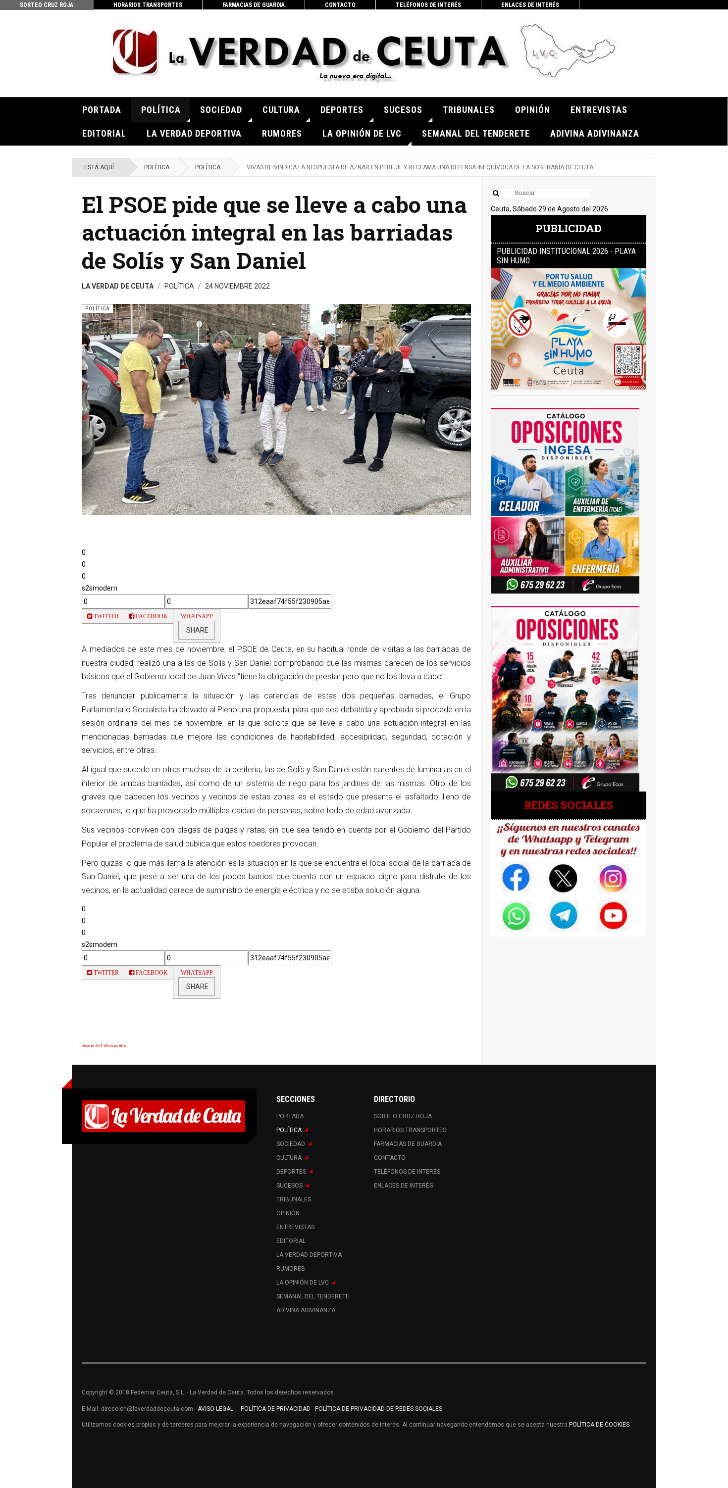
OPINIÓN (532, 109)
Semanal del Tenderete (476, 133)
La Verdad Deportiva (194, 133)
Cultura (281, 109)
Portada (101, 109)
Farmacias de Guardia (253, 4)
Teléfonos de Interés (428, 4)
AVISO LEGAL (214, 1408)
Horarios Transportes (147, 4)
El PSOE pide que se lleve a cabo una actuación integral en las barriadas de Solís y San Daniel (274, 232)
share (196, 630)
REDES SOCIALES (568, 805)
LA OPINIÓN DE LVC (362, 133)
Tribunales (469, 109)
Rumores (282, 133)
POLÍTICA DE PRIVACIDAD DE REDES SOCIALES (378, 1408)
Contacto (340, 4)
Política (161, 109)
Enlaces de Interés (530, 4)
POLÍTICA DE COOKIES (599, 1424)
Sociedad (221, 109)
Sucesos (403, 109)
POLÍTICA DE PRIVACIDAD (276, 1408)
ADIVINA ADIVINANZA (594, 133)
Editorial (104, 133)
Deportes (342, 109)
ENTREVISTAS (599, 109)
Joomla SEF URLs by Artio (104, 1045)
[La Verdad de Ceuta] (364, 53)
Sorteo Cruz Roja (46, 4)
